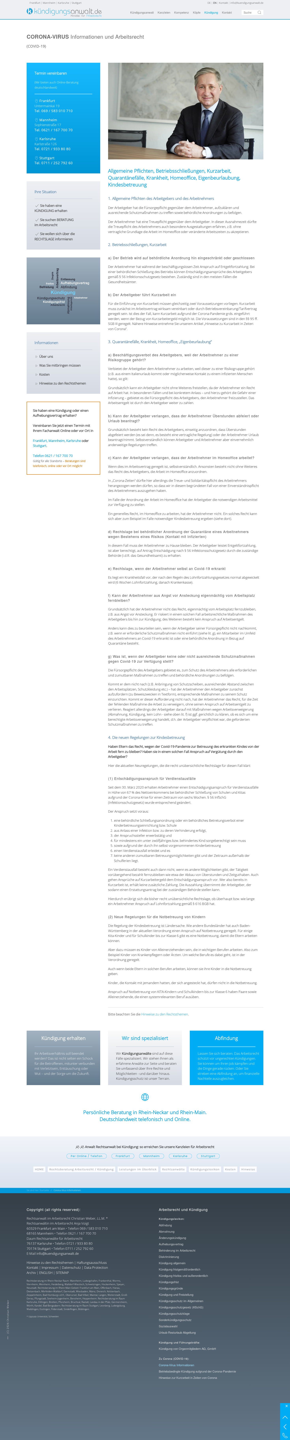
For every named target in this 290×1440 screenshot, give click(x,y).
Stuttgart (76, 3)
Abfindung (165, 1225)
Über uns (46, 356)
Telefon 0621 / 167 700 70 (53, 455)
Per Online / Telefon (86, 1156)
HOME (39, 1169)
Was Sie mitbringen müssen (60, 365)
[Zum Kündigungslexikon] (63, 290)
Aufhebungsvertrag (171, 1244)
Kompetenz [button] (181, 12)
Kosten (44, 374)
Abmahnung (166, 1231)
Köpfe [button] (196, 12)
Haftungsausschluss (92, 1262)
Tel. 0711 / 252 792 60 (54, 163)
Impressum (50, 1267)
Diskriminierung (169, 1257)
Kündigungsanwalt (142, 12)
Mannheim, (57, 440)
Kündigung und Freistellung (176, 1294)
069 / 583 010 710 (94, 1228)
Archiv (31, 1272)
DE (209, 3)
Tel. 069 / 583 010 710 (54, 111)
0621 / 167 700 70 (82, 1233)
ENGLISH (45, 1272)
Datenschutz (71, 1267)
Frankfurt (35, 3)
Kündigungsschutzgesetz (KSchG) (181, 1307)
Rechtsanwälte (173, 1169)
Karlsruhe (63, 3)
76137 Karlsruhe (39, 1243)
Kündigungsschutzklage (174, 1313)
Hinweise (248, 1169)
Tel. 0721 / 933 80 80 (53, 149)
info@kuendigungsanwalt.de (246, 3)
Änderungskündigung (172, 1238)
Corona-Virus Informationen (176, 1365)
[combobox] (252, 12)
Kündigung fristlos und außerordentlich (183, 1275)
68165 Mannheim (40, 1233)
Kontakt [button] (227, 12)
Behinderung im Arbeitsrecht (177, 1250)
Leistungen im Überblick (138, 1169)
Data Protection (96, 1267)
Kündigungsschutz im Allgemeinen (181, 1301)
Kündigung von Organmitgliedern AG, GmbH (187, 1348)
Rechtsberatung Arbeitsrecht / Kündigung (81, 1169)
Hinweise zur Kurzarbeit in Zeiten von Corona (188, 1377)
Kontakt (223, 3)
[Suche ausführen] (259, 12)
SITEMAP (62, 1272)
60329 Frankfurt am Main (46, 1228)
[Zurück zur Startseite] (64, 12)
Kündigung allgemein (172, 1263)
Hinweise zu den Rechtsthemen (164, 1014)
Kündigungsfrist (169, 1282)
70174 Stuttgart (39, 1248)
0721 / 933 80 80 (79, 1243)
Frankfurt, (40, 440)
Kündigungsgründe (171, 1288)
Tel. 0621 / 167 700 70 (54, 130)
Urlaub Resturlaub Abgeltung (177, 1332)
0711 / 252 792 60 (79, 1248)
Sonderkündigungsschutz (175, 1320)
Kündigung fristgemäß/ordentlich (179, 1269)
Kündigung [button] (211, 12)
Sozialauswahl (168, 1326)
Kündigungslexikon (205, 1169)
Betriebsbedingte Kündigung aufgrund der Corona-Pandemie (197, 1371)
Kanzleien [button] (164, 12)
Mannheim (49, 3)
